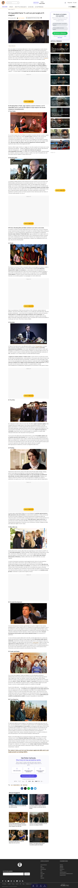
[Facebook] (69, 6)
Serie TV (13, 9)
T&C (20, 883)
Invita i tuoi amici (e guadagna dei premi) (66, 873)
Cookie (17, 883)
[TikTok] (73, 6)
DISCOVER (36, 2)
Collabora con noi (29, 883)
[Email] (35, 788)
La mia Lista (30, 6)
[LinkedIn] (32, 788)
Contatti (9, 883)
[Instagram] (70, 6)
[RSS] (22, 881)
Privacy (13, 883)
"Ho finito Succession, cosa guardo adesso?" (60, 24)
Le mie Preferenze (39, 6)
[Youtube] (8, 881)
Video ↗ (61, 870)
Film (41, 870)
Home (9, 9)
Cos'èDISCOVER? (42, 2)
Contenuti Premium (44, 864)
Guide (41, 876)
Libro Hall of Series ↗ (63, 872)
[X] (25, 788)
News (41, 866)
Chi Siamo (4, 883)
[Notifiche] (65, 2)
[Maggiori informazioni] (41, 17)
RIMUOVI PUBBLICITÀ (28, 101)
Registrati (70, 2)
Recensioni (42, 867)
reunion (46, 57)
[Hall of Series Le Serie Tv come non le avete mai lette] (3, 3)
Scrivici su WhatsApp (61, 33)
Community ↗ (62, 869)
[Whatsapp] (75, 6)
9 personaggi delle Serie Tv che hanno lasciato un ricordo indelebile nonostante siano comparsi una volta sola (17, 825)
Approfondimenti (43, 869)
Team (23, 883)
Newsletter (61, 867)
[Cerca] (18, 3)
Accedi (74, 2)
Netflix (42, 872)
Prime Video (42, 873)
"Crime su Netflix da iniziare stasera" (58, 28)
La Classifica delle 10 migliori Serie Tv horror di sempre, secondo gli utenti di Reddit (37, 807)
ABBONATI (61, 866)
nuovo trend (35, 642)
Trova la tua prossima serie (28, 776)
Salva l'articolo (12, 45)
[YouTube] (72, 6)
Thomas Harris (39, 346)
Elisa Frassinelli (21, 18)
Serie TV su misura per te (20, 6)
